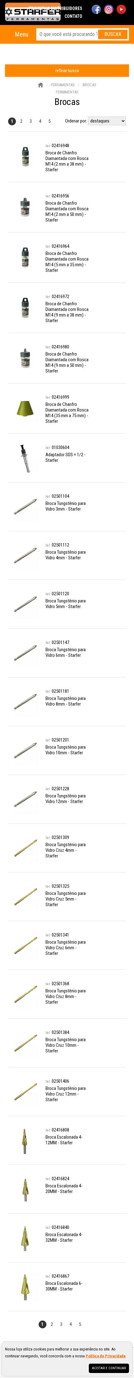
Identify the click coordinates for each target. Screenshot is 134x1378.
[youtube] (121, 10)
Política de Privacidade (106, 1356)
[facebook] (96, 10)
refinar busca (67, 70)
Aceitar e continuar (109, 1368)
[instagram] (108, 10)
